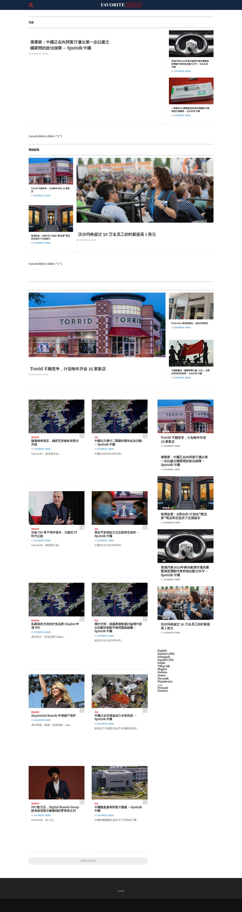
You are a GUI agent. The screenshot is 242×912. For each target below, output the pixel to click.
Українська (165, 681)
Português (164, 657)
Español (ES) (166, 659)
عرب (160, 684)
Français (163, 687)
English (162, 650)
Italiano (162, 672)
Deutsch (163, 690)
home (121, 891)
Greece (162, 675)
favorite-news (182, 71)
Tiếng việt (164, 666)
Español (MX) (166, 653)
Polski (161, 663)
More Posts (88, 861)
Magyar (162, 669)
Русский (163, 678)
